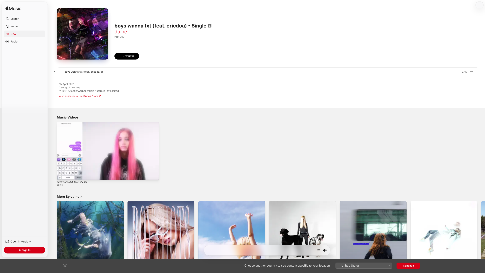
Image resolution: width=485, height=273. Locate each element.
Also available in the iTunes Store (78, 96)
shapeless (416, 202)
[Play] (61, 175)
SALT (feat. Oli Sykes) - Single (74, 202)
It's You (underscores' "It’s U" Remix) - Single (366, 202)
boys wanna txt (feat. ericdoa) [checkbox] (82, 71)
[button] (24, 19)
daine (120, 32)
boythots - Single (138, 202)
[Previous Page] (53, 235)
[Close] (65, 265)
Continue (408, 265)
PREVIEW (463, 72)
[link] (69, 197)
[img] (13, 8)
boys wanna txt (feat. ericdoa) (72, 181)
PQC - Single (205, 202)
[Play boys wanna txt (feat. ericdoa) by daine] (60, 72)
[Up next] (319, 250)
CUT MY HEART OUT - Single (286, 202)
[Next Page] (481, 235)
